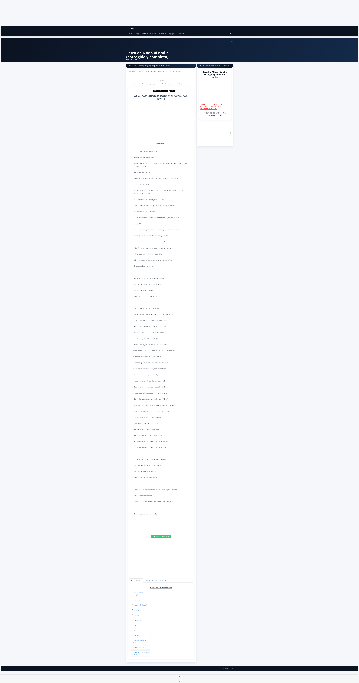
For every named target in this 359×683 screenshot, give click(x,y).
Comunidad (181, 34)
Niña (135, 630)
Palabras (136, 635)
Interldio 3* (137, 615)
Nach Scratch (144, 71)
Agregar (171, 34)
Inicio (132, 71)
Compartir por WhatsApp (161, 536)
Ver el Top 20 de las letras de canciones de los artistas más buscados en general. (211, 106)
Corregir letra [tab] (162, 581)
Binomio (136, 610)
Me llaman (137, 600)
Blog (137, 34)
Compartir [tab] (149, 581)
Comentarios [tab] (136, 581)
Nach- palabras (139, 647)
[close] (179, 676)
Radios (130, 34)
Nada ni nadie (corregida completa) (139, 594)
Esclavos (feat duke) (140, 605)
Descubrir (162, 34)
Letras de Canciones (149, 34)
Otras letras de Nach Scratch (161, 588)
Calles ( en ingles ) (139, 625)
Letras (137, 71)
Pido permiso (138, 620)
